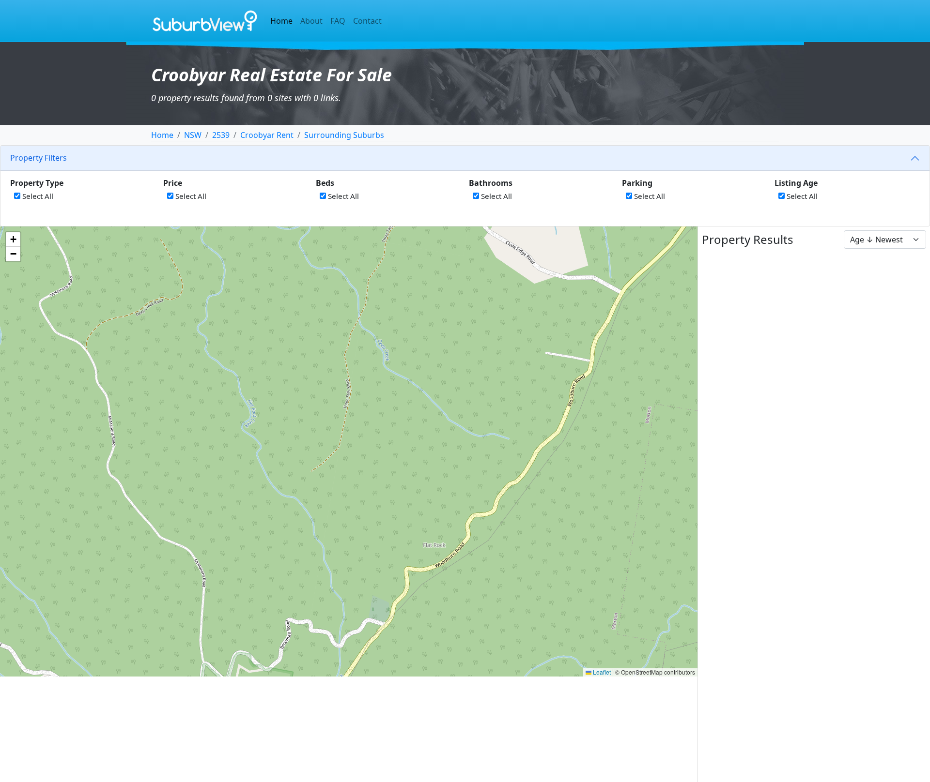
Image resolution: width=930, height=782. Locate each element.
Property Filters (38, 157)
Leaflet (601, 672)
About (311, 20)
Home (281, 20)
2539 (221, 135)
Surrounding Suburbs (344, 135)
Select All (36, 196)
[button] (13, 239)
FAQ (337, 20)
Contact (367, 20)
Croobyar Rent (267, 135)
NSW (193, 135)
